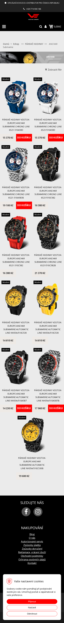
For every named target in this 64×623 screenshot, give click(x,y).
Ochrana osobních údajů (32, 559)
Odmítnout (32, 613)
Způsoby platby (32, 545)
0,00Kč (57, 26)
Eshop (16, 43)
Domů (6, 43)
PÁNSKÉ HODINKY (34, 43)
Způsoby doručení (32, 548)
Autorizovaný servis (32, 541)
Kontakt (32, 563)
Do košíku (24, 137)
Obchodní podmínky (32, 556)
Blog (32, 534)
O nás (32, 538)
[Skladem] (16, 114)
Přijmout (32, 601)
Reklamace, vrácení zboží (32, 552)
